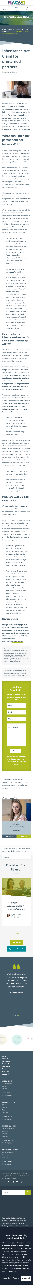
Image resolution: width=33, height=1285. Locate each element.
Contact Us (5, 1074)
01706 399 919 (8, 1116)
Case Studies (6, 1066)
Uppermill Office (9, 1126)
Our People (5, 1064)
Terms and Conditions (9, 1173)
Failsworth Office (10, 1150)
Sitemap (13, 1178)
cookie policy (12, 1271)
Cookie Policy (22, 1176)
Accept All (26, 1278)
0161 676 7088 (8, 1161)
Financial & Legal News (16, 30)
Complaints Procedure (9, 1176)
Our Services (6, 1061)
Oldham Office (8, 1081)
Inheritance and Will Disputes (16, 258)
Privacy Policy (21, 1173)
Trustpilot (5, 857)
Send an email (9, 836)
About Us (5, 1059)
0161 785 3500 (17, 830)
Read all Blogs (16, 943)
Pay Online (5, 1071)
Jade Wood (13, 798)
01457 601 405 (8, 1140)
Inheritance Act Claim (14, 497)
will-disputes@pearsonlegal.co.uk (12, 640)
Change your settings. (19, 851)
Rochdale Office (9, 1102)
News (4, 1069)
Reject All (16, 1278)
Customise (6, 1278)
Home (4, 30)
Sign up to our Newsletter (16, 949)
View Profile (24, 836)
